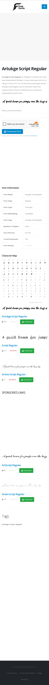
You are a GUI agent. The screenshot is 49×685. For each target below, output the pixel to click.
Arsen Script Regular (13, 494)
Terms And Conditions (27, 673)
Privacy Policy (12, 673)
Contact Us (24, 679)
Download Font (13, 131)
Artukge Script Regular (14, 316)
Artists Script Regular (14, 374)
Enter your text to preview (11, 110)
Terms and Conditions (31, 136)
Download (28, 322)
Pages (40, 673)
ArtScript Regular (11, 465)
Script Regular (9, 345)
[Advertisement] (24, 161)
